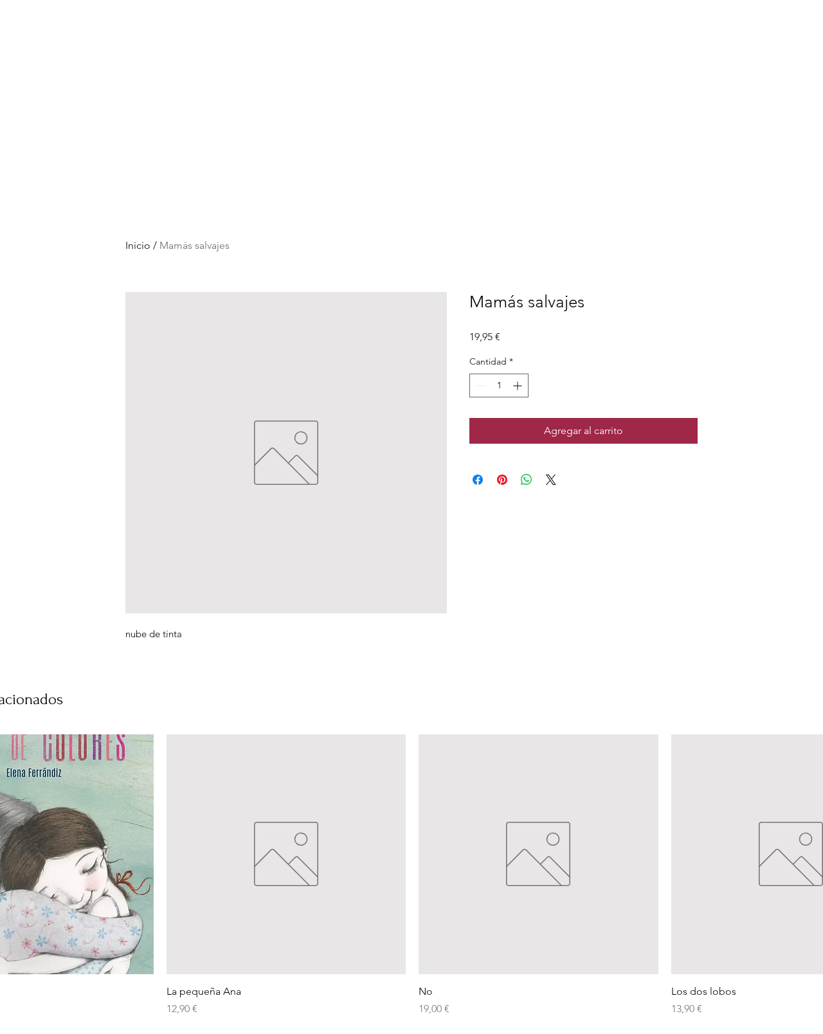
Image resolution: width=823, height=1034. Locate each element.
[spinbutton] (499, 385)
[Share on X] (551, 479)
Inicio (137, 245)
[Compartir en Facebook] (477, 479)
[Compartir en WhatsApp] (526, 479)
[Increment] (519, 385)
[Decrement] (479, 385)
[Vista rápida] (286, 854)
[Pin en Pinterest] (502, 479)
